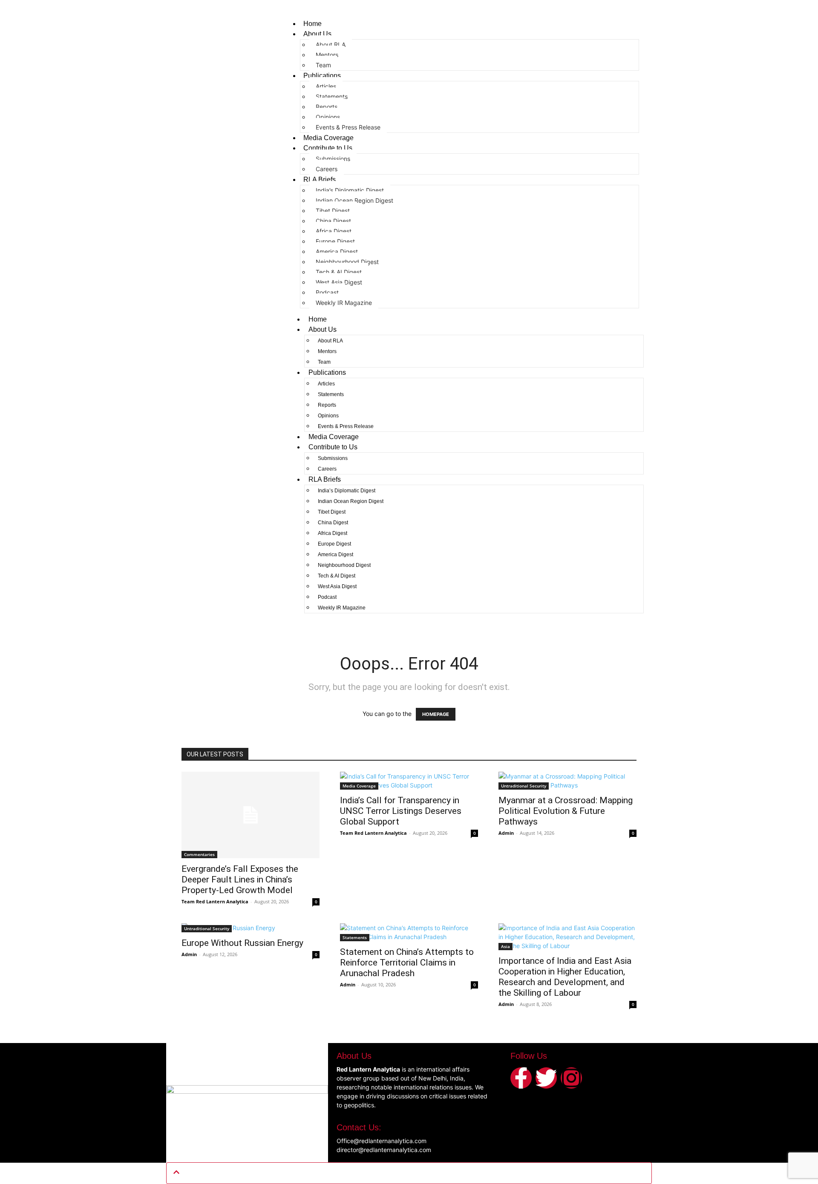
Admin (506, 833)
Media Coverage (328, 137)
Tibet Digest (333, 210)
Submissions (333, 158)
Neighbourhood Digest (347, 261)
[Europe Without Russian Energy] (250, 927)
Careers (326, 168)
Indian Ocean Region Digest (354, 200)
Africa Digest (333, 231)
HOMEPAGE (435, 714)
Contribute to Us (327, 148)
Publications (322, 75)
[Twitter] (546, 1078)
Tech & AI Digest (339, 272)
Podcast (327, 292)
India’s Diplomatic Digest (350, 190)
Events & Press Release (348, 127)
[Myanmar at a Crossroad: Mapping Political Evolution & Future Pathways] (567, 781)
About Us (317, 33)
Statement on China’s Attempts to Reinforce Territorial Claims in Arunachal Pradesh (407, 962)
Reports (326, 106)
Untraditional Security (523, 786)
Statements (332, 96)
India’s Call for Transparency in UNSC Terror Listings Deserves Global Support (400, 811)
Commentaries (199, 854)
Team (323, 65)
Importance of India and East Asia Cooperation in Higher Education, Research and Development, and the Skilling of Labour (564, 977)
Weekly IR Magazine (344, 302)
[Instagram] (571, 1078)
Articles (326, 86)
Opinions (328, 117)
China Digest (333, 220)
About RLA (331, 44)
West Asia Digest (339, 282)
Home (312, 23)
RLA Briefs (319, 179)
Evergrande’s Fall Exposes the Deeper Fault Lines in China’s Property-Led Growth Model (239, 879)
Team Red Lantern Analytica (214, 901)
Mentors (327, 54)
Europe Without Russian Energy (242, 943)
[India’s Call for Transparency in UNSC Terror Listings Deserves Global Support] (409, 781)
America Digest (337, 251)
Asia (505, 946)
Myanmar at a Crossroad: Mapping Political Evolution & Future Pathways (565, 811)
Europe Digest (335, 241)
